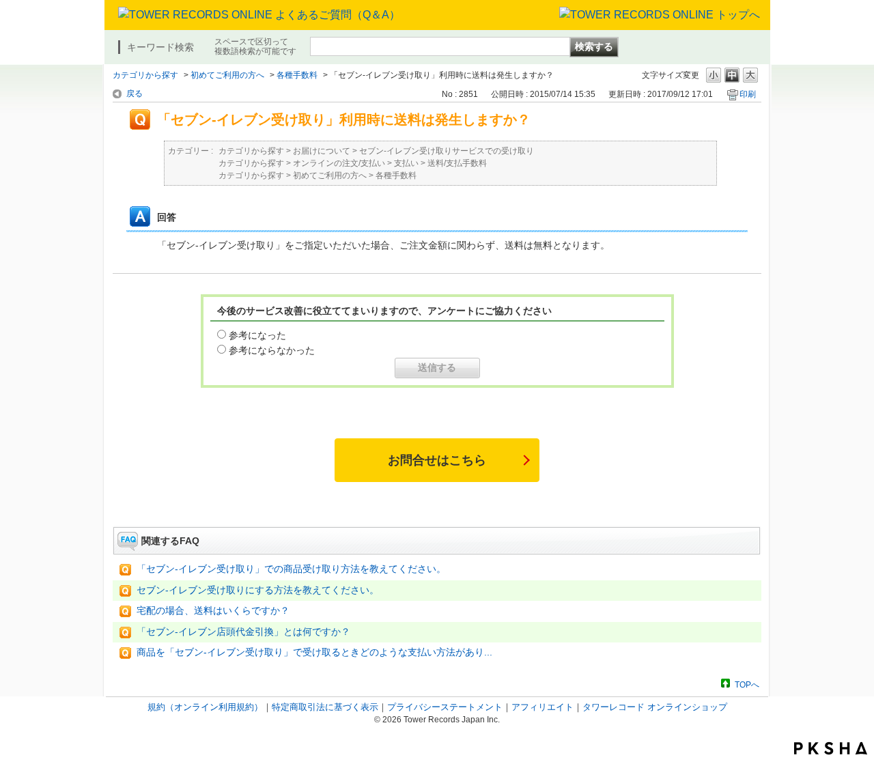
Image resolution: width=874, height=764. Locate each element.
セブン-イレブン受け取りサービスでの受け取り (446, 151)
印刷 (747, 94)
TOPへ (747, 684)
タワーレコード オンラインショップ (654, 707)
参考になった (257, 335)
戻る (134, 93)
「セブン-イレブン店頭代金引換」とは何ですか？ (243, 632)
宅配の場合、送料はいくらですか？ (213, 611)
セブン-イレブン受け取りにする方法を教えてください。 (258, 590)
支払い (406, 163)
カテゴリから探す (145, 75)
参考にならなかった (272, 350)
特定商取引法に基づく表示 (325, 707)
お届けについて (321, 151)
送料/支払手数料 (457, 163)
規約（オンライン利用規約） (205, 707)
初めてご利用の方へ (227, 75)
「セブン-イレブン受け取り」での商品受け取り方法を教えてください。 (291, 569)
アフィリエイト (542, 707)
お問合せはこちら (437, 460)
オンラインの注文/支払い (339, 163)
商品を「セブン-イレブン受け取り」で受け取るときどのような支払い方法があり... (314, 652)
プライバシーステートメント (445, 707)
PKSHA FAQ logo (830, 748)
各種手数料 (297, 75)
